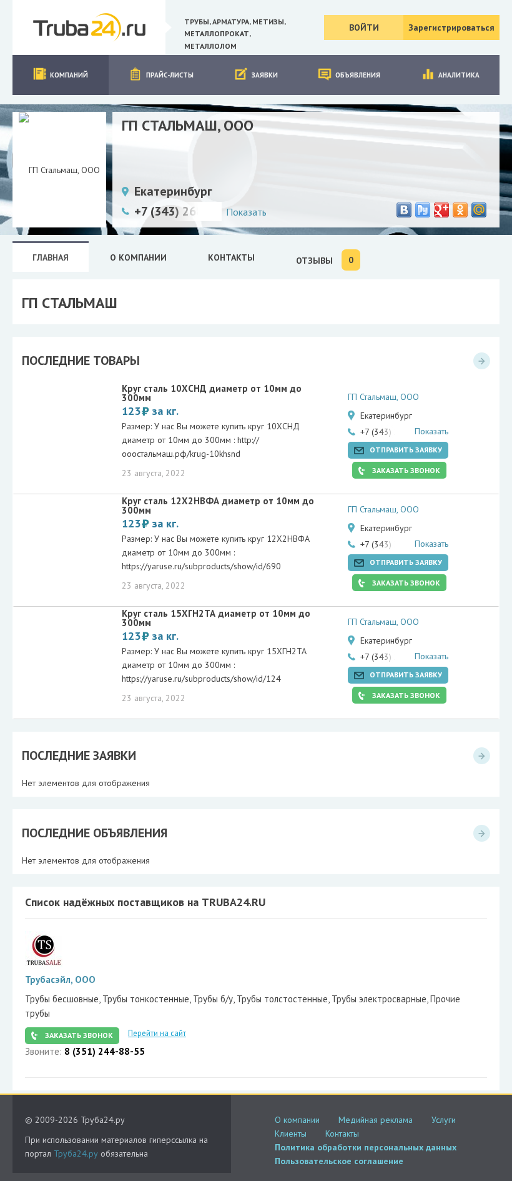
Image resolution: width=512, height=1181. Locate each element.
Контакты (342, 1133)
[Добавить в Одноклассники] (460, 209)
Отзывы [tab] (324, 260)
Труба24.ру (76, 1153)
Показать (246, 212)
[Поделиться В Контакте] (403, 209)
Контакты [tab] (231, 257)
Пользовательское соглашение (339, 1161)
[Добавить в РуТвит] (422, 209)
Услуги (443, 1119)
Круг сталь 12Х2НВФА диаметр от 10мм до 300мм (218, 505)
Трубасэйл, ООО (60, 979)
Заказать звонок (406, 470)
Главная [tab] (50, 257)
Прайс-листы (170, 75)
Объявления (357, 75)
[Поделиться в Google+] (441, 209)
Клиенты (291, 1133)
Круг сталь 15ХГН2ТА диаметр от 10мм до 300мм (216, 618)
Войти (364, 27)
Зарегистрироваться (451, 27)
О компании (297, 1119)
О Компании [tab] (138, 257)
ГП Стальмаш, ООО (383, 396)
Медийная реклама (375, 1119)
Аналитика (459, 75)
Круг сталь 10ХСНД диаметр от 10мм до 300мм (212, 393)
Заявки (265, 75)
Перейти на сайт (157, 1033)
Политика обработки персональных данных (365, 1147)
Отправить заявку (406, 449)
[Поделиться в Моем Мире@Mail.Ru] (478, 209)
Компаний (69, 75)
